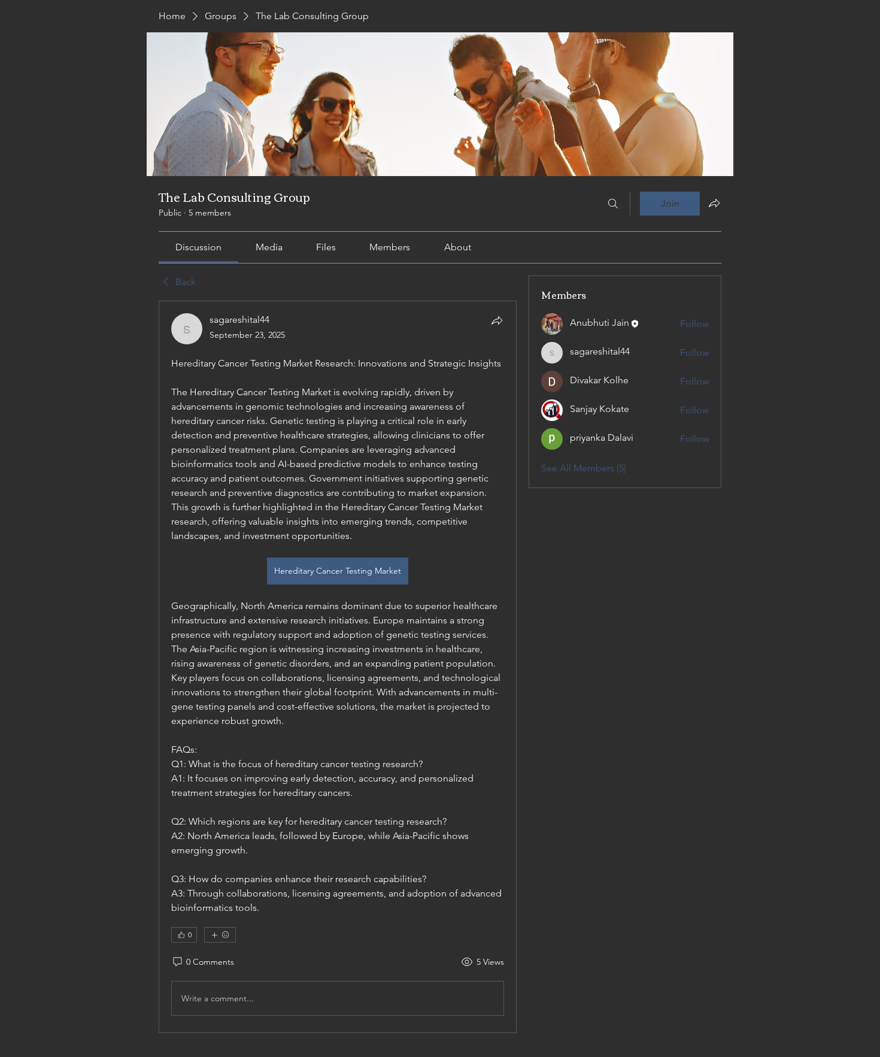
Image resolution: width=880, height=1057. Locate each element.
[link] (198, 247)
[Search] (613, 204)
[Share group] (714, 203)
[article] (338, 667)
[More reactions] (220, 935)
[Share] (497, 320)
